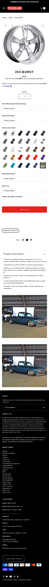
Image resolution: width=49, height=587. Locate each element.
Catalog (4, 457)
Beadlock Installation (8, 453)
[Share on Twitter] (27, 240)
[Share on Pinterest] (31, 240)
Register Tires (6, 484)
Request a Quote (11, 230)
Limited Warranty (7, 467)
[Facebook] (3, 577)
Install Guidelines (7, 465)
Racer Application (7, 480)
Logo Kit (4, 470)
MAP (3, 472)
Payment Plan (6, 474)
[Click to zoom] (43, 26)
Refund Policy (6, 482)
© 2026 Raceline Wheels (9, 580)
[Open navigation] (4, 8)
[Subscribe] (43, 407)
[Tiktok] (17, 577)
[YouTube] (10, 577)
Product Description (14, 254)
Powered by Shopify (25, 580)
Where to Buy (6, 492)
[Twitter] (7, 577)
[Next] (12, 26)
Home (4, 18)
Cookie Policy (6, 461)
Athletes (4, 451)
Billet (10, 18)
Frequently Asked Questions (11, 463)
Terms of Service (7, 486)
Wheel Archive (6, 488)
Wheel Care (6, 490)
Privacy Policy (6, 476)
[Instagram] (14, 577)
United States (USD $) (13, 558)
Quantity (24, 92)
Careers (4, 455)
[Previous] (6, 26)
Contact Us (5, 459)
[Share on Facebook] (23, 240)
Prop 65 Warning (7, 478)
